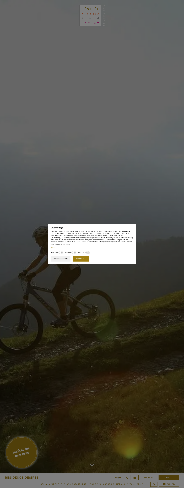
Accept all (81, 259)
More (52, 248)
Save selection (61, 259)
